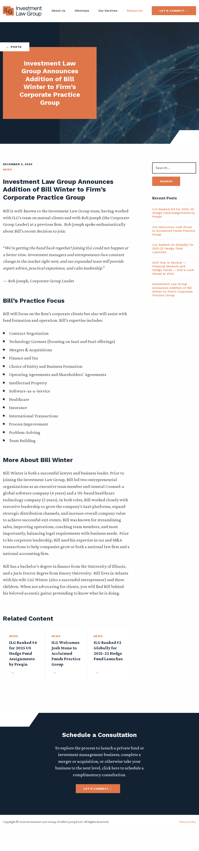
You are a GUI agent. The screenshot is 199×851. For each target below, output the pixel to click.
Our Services (107, 10)
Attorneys (82, 10)
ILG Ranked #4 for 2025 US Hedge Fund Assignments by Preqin (173, 212)
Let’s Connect (172, 10)
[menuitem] (58, 10)
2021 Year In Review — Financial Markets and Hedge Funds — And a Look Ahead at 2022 (173, 268)
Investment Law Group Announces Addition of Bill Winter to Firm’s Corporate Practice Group (172, 289)
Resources (134, 10)
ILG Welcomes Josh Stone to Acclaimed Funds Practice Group (173, 230)
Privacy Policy (187, 821)
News (7, 169)
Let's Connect (96, 788)
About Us (58, 10)
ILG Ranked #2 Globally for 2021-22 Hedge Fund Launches (173, 248)
